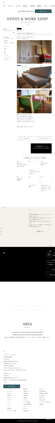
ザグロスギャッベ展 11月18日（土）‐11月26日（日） (46, 188)
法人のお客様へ (18, 307)
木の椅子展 (25, 410)
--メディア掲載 (26, 402)
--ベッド (9, 404)
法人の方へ (41, 389)
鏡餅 (30, 186)
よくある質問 (42, 395)
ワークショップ (7, 57)
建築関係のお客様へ (36, 307)
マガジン (25, 408)
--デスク (9, 406)
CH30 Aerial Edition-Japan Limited (22, 165)
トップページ (10, 389)
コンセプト (11, 6)
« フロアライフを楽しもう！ (24, 138)
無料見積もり (49, 419)
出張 (5, 48)
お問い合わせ (43, 11)
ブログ (45, 6)
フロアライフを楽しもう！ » (45, 138)
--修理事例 (25, 395)
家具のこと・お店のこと (9, 43)
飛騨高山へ (19, 179)
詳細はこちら (40, 231)
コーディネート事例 (11, 410)
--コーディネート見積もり (45, 402)
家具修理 (32, 6)
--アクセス (25, 399)
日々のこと (6, 46)
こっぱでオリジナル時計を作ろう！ (34, 172)
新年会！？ (43, 164)
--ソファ (9, 402)
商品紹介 (25, 6)
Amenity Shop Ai (24, 420)
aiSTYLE (18, 6)
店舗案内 (39, 6)
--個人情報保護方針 (27, 404)
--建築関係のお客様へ (44, 393)
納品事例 (9, 408)
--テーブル (9, 399)
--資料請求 (41, 404)
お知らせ (6, 40)
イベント (6, 55)
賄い (5, 52)
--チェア (9, 397)
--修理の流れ (26, 393)
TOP (4, 6)
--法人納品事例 (42, 391)
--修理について (26, 391)
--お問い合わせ (42, 399)
